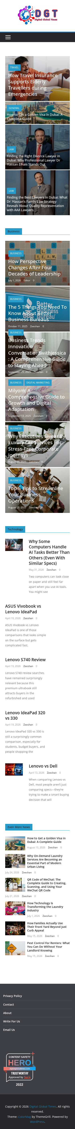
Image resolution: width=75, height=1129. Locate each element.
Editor (27, 280)
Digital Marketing (38, 382)
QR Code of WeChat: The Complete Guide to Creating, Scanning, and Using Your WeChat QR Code (46, 885)
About (7, 1013)
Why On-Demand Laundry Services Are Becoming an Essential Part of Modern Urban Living (45, 861)
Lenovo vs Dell (43, 766)
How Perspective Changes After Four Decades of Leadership (34, 267)
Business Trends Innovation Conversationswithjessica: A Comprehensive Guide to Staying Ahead (37, 352)
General (14, 108)
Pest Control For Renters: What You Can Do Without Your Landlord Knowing (48, 946)
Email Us (9, 1030)
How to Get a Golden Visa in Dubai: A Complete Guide (34, 116)
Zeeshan (35, 326)
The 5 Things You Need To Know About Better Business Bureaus (37, 313)
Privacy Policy (12, 996)
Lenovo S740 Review (25, 659)
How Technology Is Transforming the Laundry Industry (45, 906)
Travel (14, 67)
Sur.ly (27, 1077)
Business (16, 253)
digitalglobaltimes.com (20, 1068)
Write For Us (11, 1021)
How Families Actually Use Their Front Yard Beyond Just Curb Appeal (47, 926)
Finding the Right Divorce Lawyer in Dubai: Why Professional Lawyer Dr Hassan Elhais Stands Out (33, 160)
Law (11, 149)
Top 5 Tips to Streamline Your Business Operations (35, 494)
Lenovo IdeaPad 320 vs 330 (25, 715)
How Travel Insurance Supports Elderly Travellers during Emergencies (33, 84)
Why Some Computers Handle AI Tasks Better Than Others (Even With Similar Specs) (49, 552)
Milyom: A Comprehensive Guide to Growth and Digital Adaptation (36, 400)
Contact (8, 1004)
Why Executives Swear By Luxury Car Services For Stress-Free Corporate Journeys (36, 445)
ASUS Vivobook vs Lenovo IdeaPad (23, 608)
